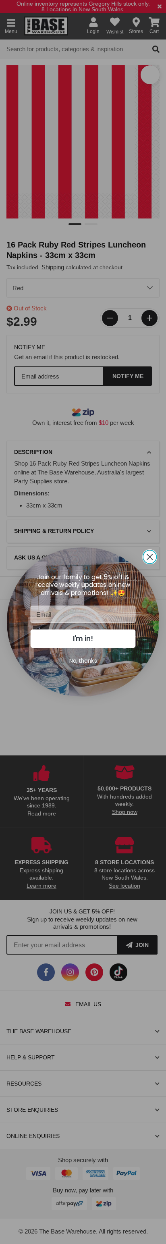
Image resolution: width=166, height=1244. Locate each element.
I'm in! (83, 638)
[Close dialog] (150, 557)
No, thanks (83, 660)
